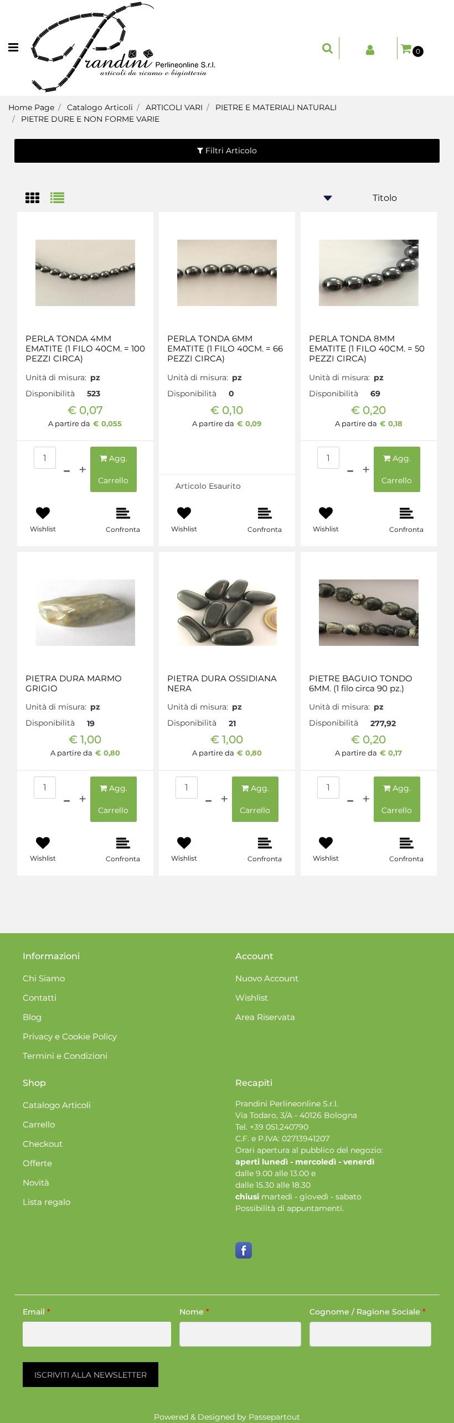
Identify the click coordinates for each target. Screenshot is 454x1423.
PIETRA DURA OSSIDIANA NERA (222, 684)
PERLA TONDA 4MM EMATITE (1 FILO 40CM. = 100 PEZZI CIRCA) (85, 349)
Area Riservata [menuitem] (265, 1017)
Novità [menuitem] (36, 1182)
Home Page (31, 107)
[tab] (37, 199)
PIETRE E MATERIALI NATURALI (276, 107)
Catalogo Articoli (100, 107)
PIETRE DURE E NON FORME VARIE (90, 119)
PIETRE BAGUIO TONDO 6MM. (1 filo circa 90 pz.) (360, 684)
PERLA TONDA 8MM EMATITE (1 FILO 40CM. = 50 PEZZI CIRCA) (367, 349)
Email (36, 1312)
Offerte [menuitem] (37, 1163)
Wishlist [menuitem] (251, 997)
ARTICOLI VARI (174, 107)
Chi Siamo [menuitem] (44, 978)
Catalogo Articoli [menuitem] (57, 1105)
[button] (90, 1374)
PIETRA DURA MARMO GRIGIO (73, 684)
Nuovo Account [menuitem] (266, 978)
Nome (194, 1312)
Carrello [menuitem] (39, 1124)
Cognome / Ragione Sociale (367, 1312)
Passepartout (274, 1417)
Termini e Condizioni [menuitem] (65, 1056)
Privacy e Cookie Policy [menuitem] (70, 1036)
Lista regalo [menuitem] (46, 1202)
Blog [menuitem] (32, 1017)
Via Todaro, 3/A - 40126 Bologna (296, 1115)
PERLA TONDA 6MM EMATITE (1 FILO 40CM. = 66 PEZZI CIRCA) (225, 349)
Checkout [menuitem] (43, 1144)
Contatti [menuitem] (39, 997)
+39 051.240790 (279, 1127)
